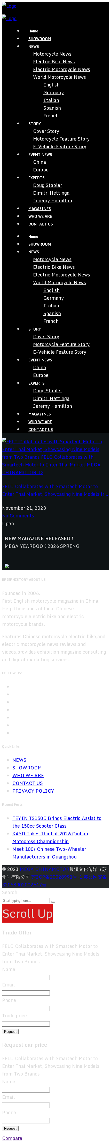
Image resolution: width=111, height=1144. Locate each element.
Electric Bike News (54, 61)
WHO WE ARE (40, 216)
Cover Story (46, 131)
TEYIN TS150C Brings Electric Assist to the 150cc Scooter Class (56, 822)
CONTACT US (40, 224)
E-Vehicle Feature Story (59, 146)
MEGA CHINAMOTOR (44, 869)
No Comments (18, 515)
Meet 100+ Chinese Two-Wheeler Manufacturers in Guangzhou (49, 853)
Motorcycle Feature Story (61, 139)
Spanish (52, 108)
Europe (41, 170)
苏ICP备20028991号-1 (56, 877)
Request (10, 1032)
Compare (12, 1138)
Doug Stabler (47, 185)
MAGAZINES (39, 209)
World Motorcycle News (59, 77)
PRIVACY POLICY (33, 791)
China (39, 162)
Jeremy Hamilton (52, 200)
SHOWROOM (39, 39)
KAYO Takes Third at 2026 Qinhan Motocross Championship (50, 837)
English (51, 85)
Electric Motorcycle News (61, 69)
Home (33, 31)
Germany (53, 92)
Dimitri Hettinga (51, 193)
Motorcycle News (52, 54)
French (51, 115)
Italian (51, 100)
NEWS (19, 760)
